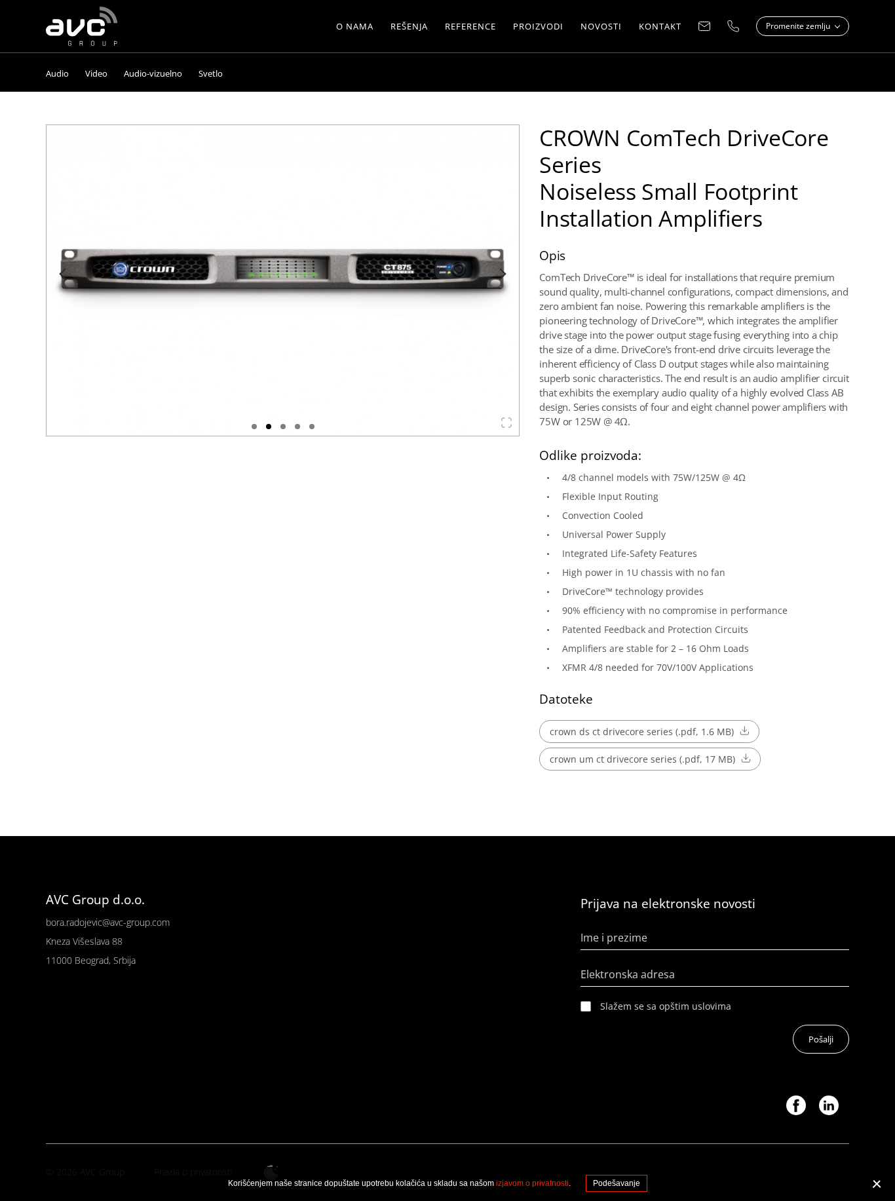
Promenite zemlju (799, 25)
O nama (354, 26)
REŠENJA (409, 26)
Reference (470, 26)
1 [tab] (254, 426)
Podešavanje (616, 1183)
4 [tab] (297, 426)
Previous (65, 274)
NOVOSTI (601, 26)
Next (500, 274)
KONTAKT (660, 26)
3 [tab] (283, 426)
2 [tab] (268, 426)
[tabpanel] (283, 280)
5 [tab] (311, 426)
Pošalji (821, 1039)
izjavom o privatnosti (532, 1183)
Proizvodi (538, 26)
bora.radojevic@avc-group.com (108, 922)
